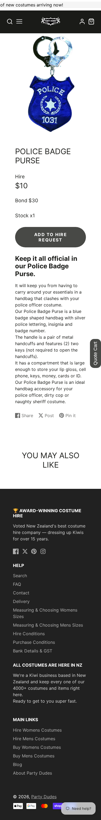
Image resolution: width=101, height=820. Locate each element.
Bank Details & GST (32, 650)
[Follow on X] (25, 551)
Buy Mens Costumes (33, 755)
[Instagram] (43, 551)
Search (20, 575)
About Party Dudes (32, 773)
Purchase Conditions (34, 642)
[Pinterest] (34, 551)
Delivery (21, 601)
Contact (21, 592)
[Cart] (91, 21)
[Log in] (82, 21)
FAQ (17, 584)
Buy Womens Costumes (37, 747)
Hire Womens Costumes (37, 730)
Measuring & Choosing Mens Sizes (48, 625)
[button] (19, 21)
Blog (17, 764)
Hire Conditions (29, 633)
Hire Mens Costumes (34, 738)
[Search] (9, 21)
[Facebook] (16, 551)
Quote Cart (95, 353)
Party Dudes (44, 796)
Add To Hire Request (50, 237)
